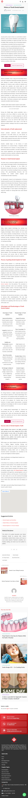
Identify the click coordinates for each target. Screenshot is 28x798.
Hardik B (9, 10)
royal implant (4, 560)
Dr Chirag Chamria (5, 557)
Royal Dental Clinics (15, 557)
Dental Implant (15, 555)
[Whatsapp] (24, 794)
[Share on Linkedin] (17, 549)
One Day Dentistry (17, 5)
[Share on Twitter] (14, 549)
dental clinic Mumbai (6, 555)
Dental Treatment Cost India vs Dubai (10, 581)
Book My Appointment (17, 65)
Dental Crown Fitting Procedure (16, 570)
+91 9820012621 (6, 788)
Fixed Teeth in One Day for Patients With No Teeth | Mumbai (14, 636)
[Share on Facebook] (11, 549)
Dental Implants (9, 5)
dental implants (4, 284)
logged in (8, 708)
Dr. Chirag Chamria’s (18, 470)
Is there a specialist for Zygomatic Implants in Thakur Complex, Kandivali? (14, 697)
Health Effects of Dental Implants (10, 522)
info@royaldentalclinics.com (9, 790)
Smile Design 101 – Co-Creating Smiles (13, 667)
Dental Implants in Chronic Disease (11, 525)
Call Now (7, 65)
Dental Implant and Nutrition (9, 520)
